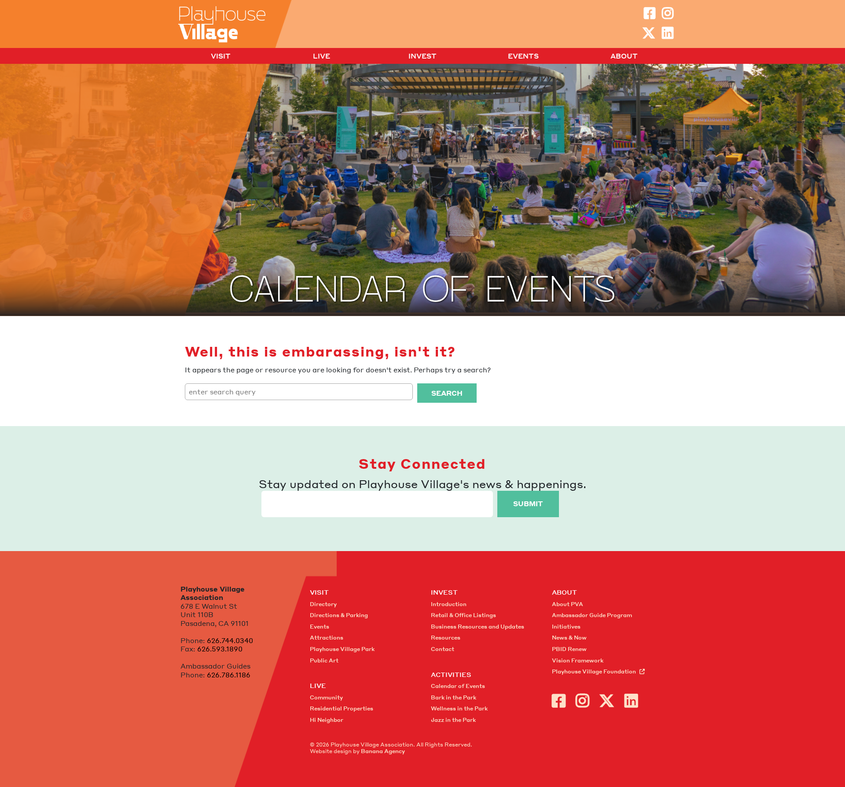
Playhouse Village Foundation (594, 671)
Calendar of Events (458, 686)
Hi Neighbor (326, 720)
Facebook (649, 13)
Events (523, 56)
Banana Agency (383, 751)
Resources (445, 637)
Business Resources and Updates (477, 626)
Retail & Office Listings (463, 615)
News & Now (569, 637)
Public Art (324, 660)
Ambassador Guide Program (592, 615)
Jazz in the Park (453, 720)
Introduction (449, 604)
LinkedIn (667, 33)
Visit (221, 56)
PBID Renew (569, 649)
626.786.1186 (228, 674)
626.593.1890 (219, 648)
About (624, 56)
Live (321, 56)
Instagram (667, 13)
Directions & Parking (339, 615)
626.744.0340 (230, 640)
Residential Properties (341, 708)
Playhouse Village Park (342, 649)
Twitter (648, 33)
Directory (323, 604)
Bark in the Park (453, 697)
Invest (422, 56)
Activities (451, 674)
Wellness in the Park (459, 708)
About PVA (567, 604)
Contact (442, 649)
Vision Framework (577, 660)
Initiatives (566, 626)
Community (326, 697)
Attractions (326, 637)
